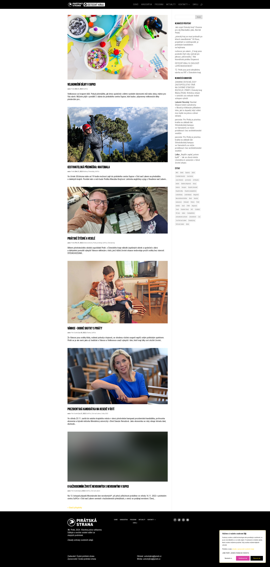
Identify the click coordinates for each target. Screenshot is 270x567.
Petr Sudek (74, 332)
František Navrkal (180, 176)
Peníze (192, 202)
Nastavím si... (229, 558)
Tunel (177, 209)
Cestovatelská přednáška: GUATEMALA (89, 167)
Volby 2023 (104, 413)
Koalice (178, 187)
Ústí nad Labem (96, 413)
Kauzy (194, 183)
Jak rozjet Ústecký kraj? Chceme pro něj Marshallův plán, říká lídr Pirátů (188, 30)
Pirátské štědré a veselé (81, 238)
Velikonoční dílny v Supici (82, 84)
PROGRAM (159, 5)
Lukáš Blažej (179, 194)
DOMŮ (135, 5)
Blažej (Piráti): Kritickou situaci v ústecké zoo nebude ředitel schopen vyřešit (187, 96)
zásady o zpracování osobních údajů (243, 549)
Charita (89, 332)
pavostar (178, 119)
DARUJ (195, 5)
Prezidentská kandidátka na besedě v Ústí (91, 409)
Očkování (186, 202)
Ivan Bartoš (190, 176)
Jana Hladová (179, 180)
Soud (183, 205)
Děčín (193, 172)
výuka (183, 213)
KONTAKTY (183, 5)
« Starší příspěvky (75, 507)
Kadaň (177, 183)
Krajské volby (179, 191)
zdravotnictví (192, 217)
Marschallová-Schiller (181, 198)
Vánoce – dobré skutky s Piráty (85, 328)
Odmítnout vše (243, 558)
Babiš (181, 172)
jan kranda (188, 180)
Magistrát (196, 194)
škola (187, 224)
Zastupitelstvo (190, 213)
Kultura (86, 171)
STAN (188, 205)
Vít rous (178, 213)
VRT (192, 209)
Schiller (178, 205)
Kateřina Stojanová (186, 183)
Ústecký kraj (111, 243)
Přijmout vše (256, 558)
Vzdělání (197, 209)
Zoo (199, 217)
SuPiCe (86, 89)
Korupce (184, 187)
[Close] (264, 531)
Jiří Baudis (196, 180)
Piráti (72, 89)
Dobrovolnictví (88, 243)
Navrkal (196, 198)
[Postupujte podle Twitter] (179, 520)
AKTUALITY (171, 5)
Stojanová (194, 205)
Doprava (187, 172)
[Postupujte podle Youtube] (187, 520)
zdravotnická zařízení (181, 217)
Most (190, 198)
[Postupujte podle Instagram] (183, 520)
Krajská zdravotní (192, 187)
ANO (177, 172)
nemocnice (179, 202)
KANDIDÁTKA (146, 5)
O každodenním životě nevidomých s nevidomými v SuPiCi (98, 487)
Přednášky (91, 171)
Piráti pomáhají (97, 243)
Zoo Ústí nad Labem (181, 220)
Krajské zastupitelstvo (190, 191)
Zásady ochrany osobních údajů (80, 540)
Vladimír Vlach (185, 209)
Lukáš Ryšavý (188, 194)
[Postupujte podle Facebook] (175, 520)
